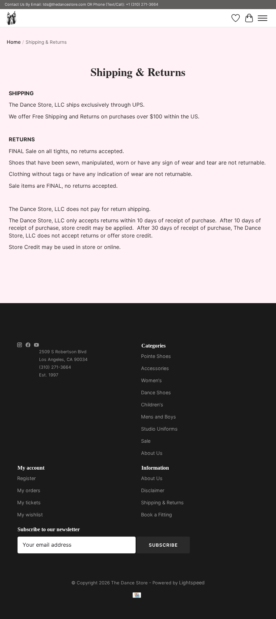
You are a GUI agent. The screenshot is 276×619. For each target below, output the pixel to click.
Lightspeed (192, 582)
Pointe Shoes (156, 356)
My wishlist (30, 514)
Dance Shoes (156, 392)
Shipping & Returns (162, 502)
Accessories (155, 368)
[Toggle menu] (262, 18)
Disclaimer (152, 490)
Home (14, 42)
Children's (152, 404)
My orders (28, 490)
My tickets (29, 502)
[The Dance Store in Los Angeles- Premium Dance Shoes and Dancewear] (11, 18)
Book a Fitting (156, 514)
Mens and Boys (158, 417)
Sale (145, 441)
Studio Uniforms (159, 429)
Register (26, 478)
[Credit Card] (137, 596)
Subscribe (163, 545)
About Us (152, 453)
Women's (151, 380)
